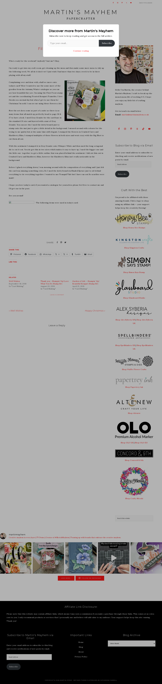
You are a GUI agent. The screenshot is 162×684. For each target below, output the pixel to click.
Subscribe (107, 43)
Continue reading (81, 51)
